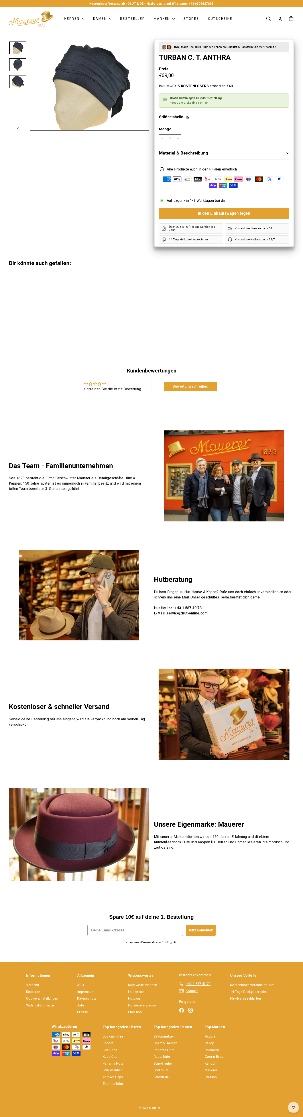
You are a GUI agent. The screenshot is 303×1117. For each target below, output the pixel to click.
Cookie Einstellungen (42, 998)
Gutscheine (220, 18)
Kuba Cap (110, 1057)
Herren (72, 18)
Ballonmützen (164, 1036)
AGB (80, 985)
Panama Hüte (113, 1064)
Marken (162, 18)
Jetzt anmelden (200, 930)
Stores (191, 18)
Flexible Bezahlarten (245, 998)
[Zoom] (89, 85)
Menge (165, 129)
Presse (82, 1012)
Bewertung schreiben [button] (190, 386)
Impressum (86, 992)
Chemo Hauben (165, 1043)
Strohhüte (161, 1077)
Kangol (210, 1064)
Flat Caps (110, 1050)
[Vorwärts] (18, 127)
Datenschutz (86, 998)
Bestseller (132, 18)
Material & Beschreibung (183, 153)
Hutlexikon (136, 992)
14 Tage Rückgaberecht (248, 992)
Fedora (108, 1043)
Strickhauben (113, 1070)
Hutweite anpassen (143, 1005)
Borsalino (212, 1050)
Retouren (33, 992)
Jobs (81, 1005)
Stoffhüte (161, 1070)
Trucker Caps (113, 1077)
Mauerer (211, 1070)
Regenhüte (162, 1057)
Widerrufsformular (40, 1005)
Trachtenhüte (113, 1084)
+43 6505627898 (201, 3)
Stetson (211, 1077)
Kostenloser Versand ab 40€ (252, 985)
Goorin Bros (214, 1057)
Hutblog (134, 998)
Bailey (209, 1043)
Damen (100, 18)
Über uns (135, 1012)
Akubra (210, 1036)
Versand (32, 985)
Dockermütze (113, 1036)
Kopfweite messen (142, 985)
